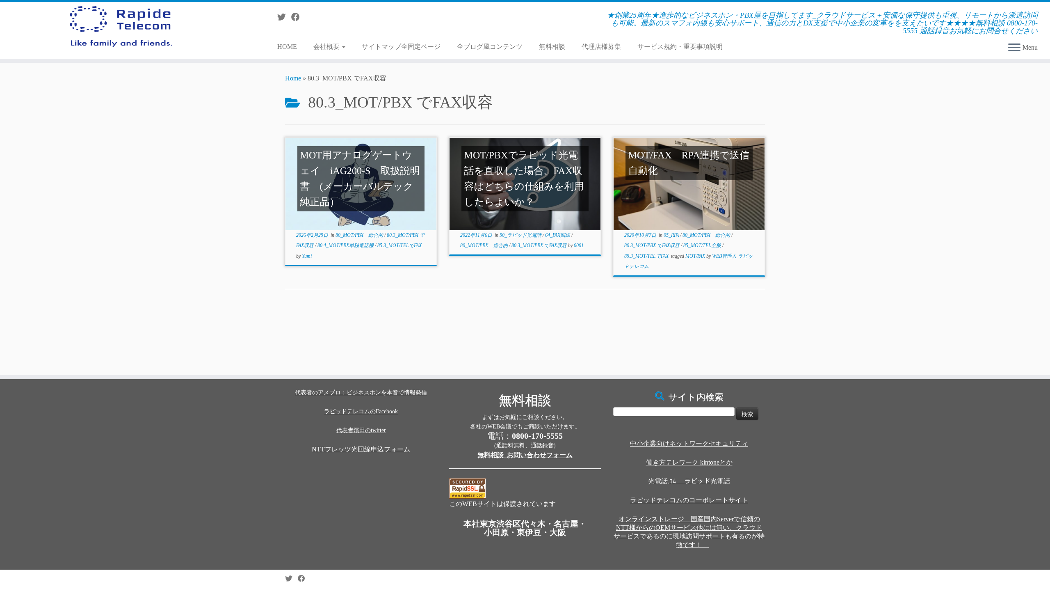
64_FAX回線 (558, 235)
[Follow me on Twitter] (284, 17)
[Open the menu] (1014, 48)
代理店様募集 (601, 46)
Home (293, 78)
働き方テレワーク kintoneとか (689, 462)
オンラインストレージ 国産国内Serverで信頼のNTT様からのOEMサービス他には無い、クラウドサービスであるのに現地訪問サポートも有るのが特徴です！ (689, 531)
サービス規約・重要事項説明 (680, 46)
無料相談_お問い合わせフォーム (525, 454)
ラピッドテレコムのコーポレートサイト (689, 500)
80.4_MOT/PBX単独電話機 (346, 245)
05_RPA (672, 235)
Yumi (307, 256)
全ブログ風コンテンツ (490, 46)
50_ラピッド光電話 (521, 235)
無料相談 (552, 46)
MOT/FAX (695, 256)
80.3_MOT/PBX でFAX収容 (539, 245)
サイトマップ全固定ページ (401, 46)
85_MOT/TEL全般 (702, 245)
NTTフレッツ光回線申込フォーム (361, 449)
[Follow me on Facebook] (298, 17)
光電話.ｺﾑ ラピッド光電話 (689, 481)
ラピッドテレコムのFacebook (361, 411)
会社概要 (327, 46)
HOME (287, 46)
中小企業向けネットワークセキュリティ (689, 443)
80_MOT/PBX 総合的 (360, 235)
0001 (579, 245)
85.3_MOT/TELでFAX (399, 245)
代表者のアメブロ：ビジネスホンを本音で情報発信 (361, 392)
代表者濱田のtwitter (361, 430)
